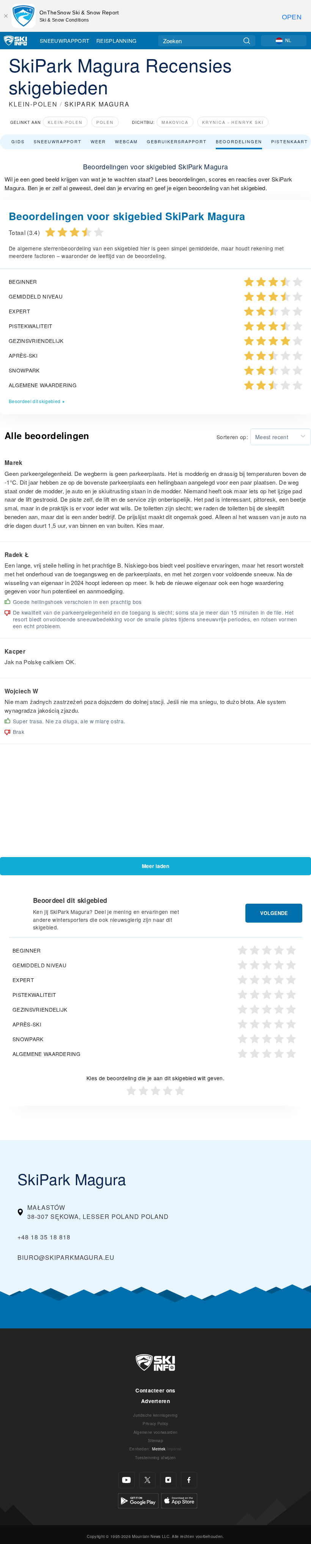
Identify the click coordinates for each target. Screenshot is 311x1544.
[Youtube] (126, 1480)
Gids (18, 141)
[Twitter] (147, 1480)
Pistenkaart (289, 141)
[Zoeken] (246, 40)
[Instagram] (168, 1480)
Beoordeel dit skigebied (34, 401)
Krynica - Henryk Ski (233, 122)
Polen (105, 122)
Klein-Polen (65, 122)
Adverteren (155, 1401)
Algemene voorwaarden (155, 1432)
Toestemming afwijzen (155, 1457)
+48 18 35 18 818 (44, 1237)
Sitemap (155, 1440)
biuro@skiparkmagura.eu (66, 1257)
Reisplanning (116, 40)
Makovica (175, 122)
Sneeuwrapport (64, 40)
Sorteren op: (232, 437)
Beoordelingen (239, 141)
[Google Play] (138, 1500)
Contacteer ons (155, 1390)
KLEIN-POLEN (33, 104)
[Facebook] (189, 1480)
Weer (98, 141)
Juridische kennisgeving (155, 1415)
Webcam (126, 141)
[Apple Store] (179, 1500)
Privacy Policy (155, 1423)
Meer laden (155, 866)
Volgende (274, 913)
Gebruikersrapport (177, 141)
